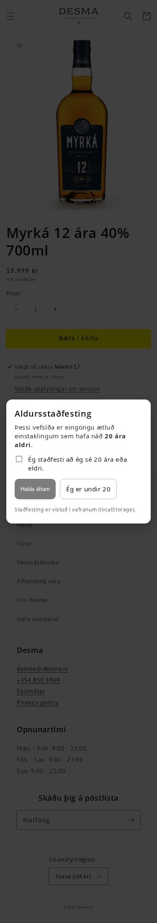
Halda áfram (35, 489)
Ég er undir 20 (88, 489)
